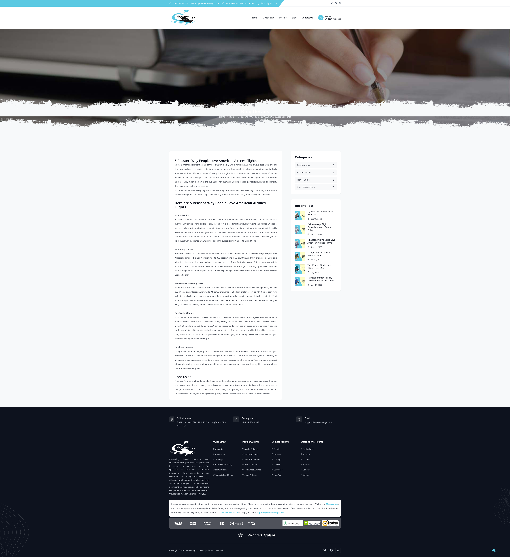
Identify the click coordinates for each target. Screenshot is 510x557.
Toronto (306, 454)
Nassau (306, 464)
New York (278, 475)
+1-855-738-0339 (230, 512)
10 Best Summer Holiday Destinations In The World (320, 279)
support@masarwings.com (207, 3)
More (282, 17)
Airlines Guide (304, 172)
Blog (294, 17)
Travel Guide (303, 179)
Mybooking (268, 17)
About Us (219, 449)
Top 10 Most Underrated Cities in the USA (319, 266)
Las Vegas (278, 469)
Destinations (303, 165)
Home (222, 116)
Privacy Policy (221, 469)
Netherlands (308, 449)
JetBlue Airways (251, 454)
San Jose (306, 469)
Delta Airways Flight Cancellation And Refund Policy (319, 227)
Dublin (306, 475)
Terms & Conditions (224, 475)
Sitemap (219, 459)
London (306, 459)
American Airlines (244, 164)
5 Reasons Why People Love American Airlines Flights (321, 241)
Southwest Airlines (253, 469)
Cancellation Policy (223, 464)
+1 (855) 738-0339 (180, 3)
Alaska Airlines (251, 449)
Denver (277, 464)
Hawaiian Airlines (252, 464)
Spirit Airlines (251, 475)
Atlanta (277, 449)
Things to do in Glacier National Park (318, 254)
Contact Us (307, 17)
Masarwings (332, 504)
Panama (277, 454)
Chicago (277, 459)
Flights (254, 17)
